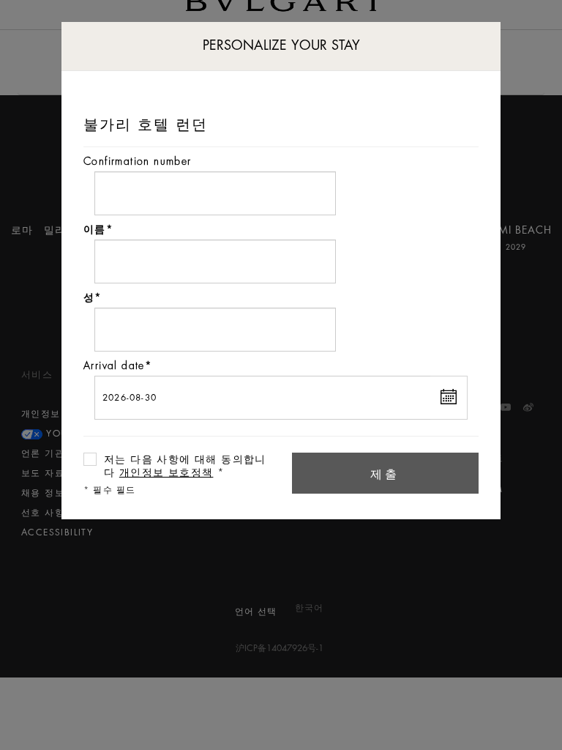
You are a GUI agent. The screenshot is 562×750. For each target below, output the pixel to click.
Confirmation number (137, 161)
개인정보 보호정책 (166, 472)
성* (92, 297)
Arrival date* (117, 365)
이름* (98, 229)
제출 (385, 474)
